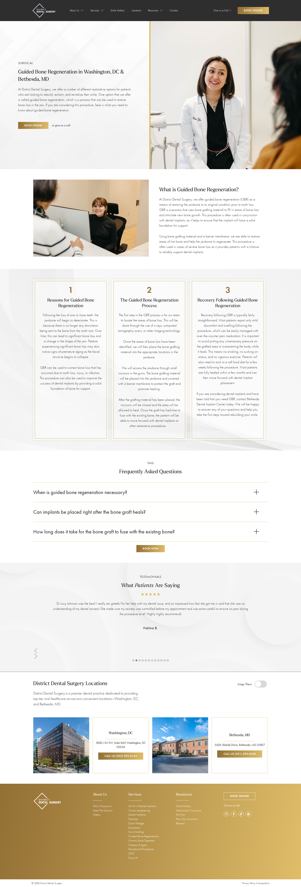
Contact (174, 10)
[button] (150, 650)
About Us (74, 10)
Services (95, 10)
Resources (153, 10)
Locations (136, 10)
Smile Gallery (118, 10)
